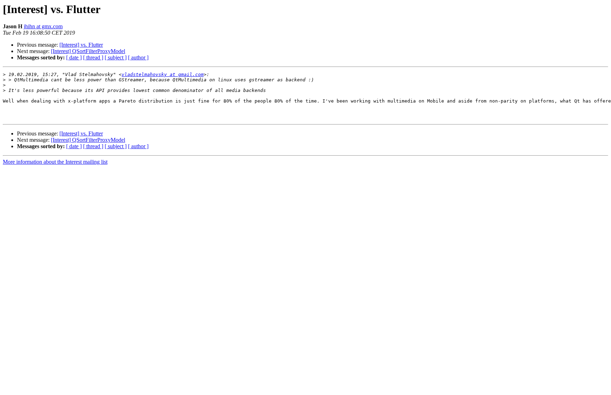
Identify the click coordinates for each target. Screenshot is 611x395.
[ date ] (74, 57)
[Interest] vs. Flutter (81, 45)
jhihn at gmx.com (43, 26)
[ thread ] (93, 57)
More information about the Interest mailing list (55, 162)
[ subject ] (116, 57)
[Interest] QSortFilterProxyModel (88, 51)
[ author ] (138, 57)
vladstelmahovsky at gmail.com (163, 74)
